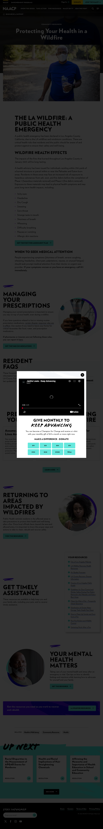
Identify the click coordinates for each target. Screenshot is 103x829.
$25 (45, 445)
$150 (33, 452)
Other (69, 452)
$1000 (57, 452)
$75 (69, 445)
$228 (45, 452)
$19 (33, 445)
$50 (57, 445)
